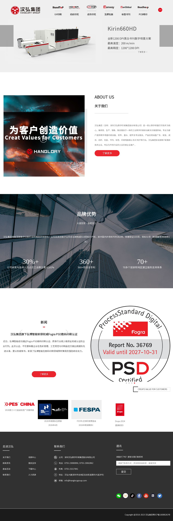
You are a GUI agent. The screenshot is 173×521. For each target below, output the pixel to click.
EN (160, 10)
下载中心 (32, 469)
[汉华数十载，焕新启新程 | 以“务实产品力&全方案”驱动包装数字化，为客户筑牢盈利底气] (130, 344)
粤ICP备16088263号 (161, 515)
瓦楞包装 (108, 14)
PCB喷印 (143, 14)
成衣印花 (91, 14)
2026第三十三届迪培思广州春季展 (19, 410)
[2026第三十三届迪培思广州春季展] (19, 404)
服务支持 (32, 463)
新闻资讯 (6, 463)
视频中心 (32, 457)
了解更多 (107, 153)
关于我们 (6, 457)
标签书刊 (126, 14)
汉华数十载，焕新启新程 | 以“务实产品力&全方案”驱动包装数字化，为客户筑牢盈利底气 (44, 336)
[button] (76, 75)
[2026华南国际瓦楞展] (53, 409)
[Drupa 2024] (120, 409)
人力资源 (32, 475)
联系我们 (6, 475)
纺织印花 (74, 14)
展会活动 (6, 469)
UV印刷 (58, 14)
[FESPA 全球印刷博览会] (86, 409)
